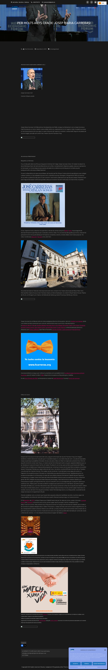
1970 (33, 500)
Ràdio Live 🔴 (92, 7)
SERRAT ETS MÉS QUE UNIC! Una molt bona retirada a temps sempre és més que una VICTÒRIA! (36, 653)
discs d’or (34, 237)
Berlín (30, 325)
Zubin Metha (61, 327)
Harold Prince (76, 329)
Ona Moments (29, 49)
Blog (83, 7)
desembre (27, 500)
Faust (65, 513)
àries (70, 230)
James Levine (30, 327)
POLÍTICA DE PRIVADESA (91, 667)
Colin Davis (76, 325)
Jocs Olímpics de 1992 (31, 378)
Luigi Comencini (66, 329)
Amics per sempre (74, 378)
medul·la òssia (42, 620)
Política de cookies (81, 667)
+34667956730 (36, 2)
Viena (34, 325)
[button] (105, 650)
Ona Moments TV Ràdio (32, 7)
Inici (77, 7)
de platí (40, 237)
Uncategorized (54, 49)
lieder (66, 230)
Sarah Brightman (58, 378)
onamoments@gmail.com (49, 2)
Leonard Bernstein (50, 327)
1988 (42, 375)
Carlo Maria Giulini (39, 327)
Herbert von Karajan (77, 321)
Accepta (75, 663)
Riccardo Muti (50, 325)
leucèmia (45, 614)
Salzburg (24, 325)
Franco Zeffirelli (34, 329)
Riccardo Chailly (67, 325)
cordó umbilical (54, 620)
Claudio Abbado (41, 325)
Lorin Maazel (59, 325)
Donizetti (29, 502)
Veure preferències (99, 663)
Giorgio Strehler (57, 329)
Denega (86, 663)
